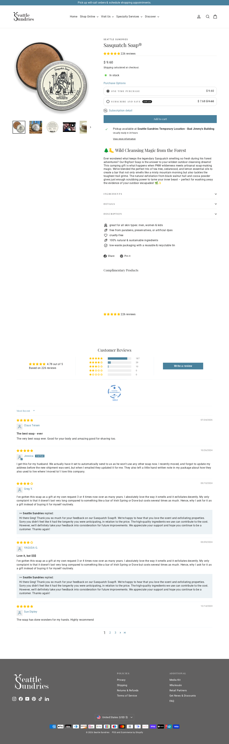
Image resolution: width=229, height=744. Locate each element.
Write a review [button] (183, 366)
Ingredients (113, 193)
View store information (124, 139)
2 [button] (110, 632)
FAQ (171, 701)
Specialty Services (128, 16)
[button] (112, 53)
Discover (151, 16)
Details (109, 203)
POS (114, 732)
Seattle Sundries (116, 39)
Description (113, 213)
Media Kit (175, 679)
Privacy (121, 679)
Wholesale (175, 685)
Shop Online (88, 16)
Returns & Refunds (128, 690)
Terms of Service (127, 695)
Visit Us (106, 16)
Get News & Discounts (182, 695)
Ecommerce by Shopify (132, 732)
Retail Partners (178, 690)
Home (73, 16)
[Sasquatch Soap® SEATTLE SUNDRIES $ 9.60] (113, 286)
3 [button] (115, 632)
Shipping (108, 67)
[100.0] (114, 391)
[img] (25, 420)
